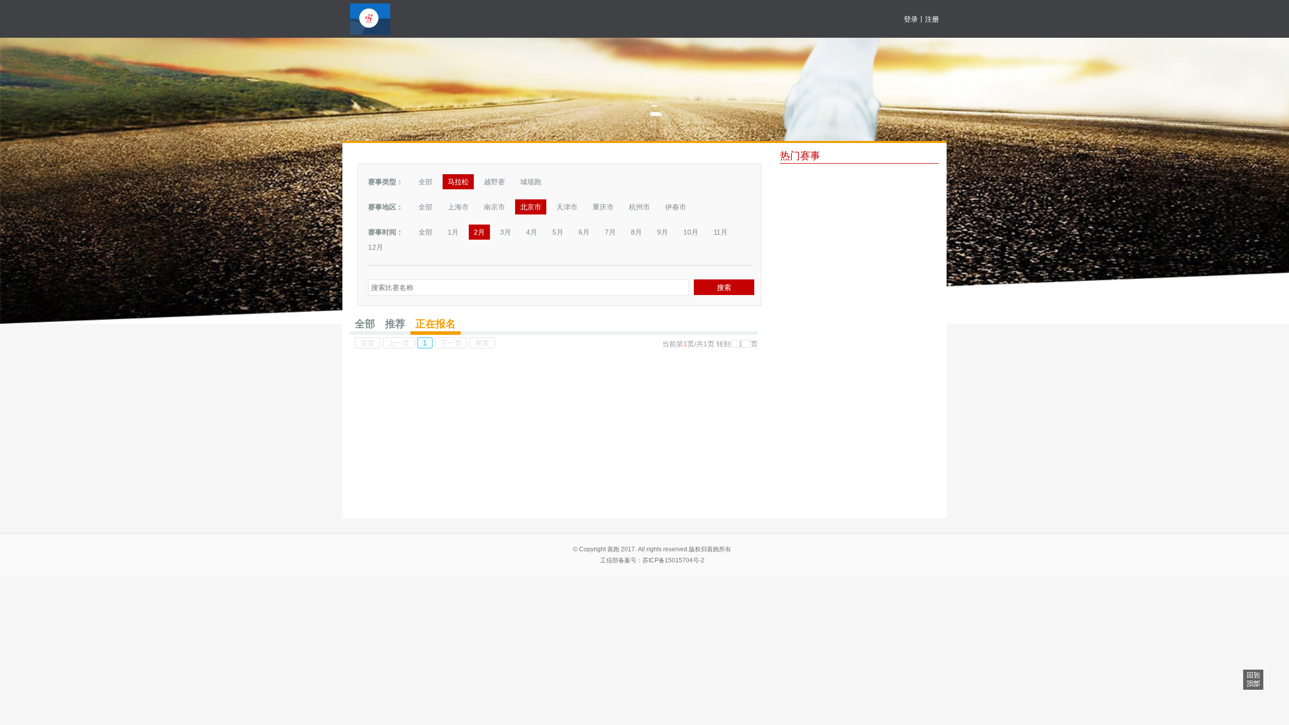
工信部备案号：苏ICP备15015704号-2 (652, 560)
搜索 (724, 287)
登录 (911, 19)
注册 (932, 19)
